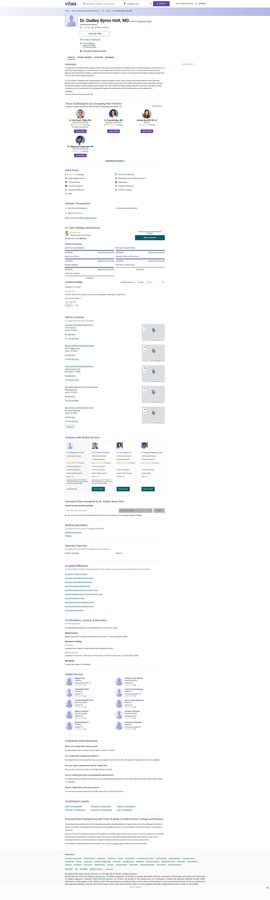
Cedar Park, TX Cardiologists (75, 810)
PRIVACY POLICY (96, 869)
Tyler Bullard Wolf (82, 689)
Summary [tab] (71, 57)
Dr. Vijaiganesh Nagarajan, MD (80, 146)
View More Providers (114, 161)
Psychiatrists (77, 864)
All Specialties (133, 864)
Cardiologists (101, 858)
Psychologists (88, 864)
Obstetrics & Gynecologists (102, 861)
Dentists (120, 858)
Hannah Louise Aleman (134, 678)
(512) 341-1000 (73, 380)
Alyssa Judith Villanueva (134, 700)
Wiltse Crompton (81, 711)
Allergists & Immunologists (73, 858)
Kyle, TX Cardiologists (124, 810)
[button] (153, 330)
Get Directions (70, 334)
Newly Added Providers (147, 864)
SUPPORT (69, 869)
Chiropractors (112, 858)
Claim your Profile (144, 21)
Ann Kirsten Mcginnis (133, 722)
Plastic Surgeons (192, 861)
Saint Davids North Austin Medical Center (79, 602)
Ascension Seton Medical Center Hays (78, 582)
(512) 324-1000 (73, 339)
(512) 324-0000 (73, 401)
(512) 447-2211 (73, 421)
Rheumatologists (99, 864)
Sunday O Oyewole (132, 711)
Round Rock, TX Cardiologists (101, 810)
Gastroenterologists (188, 858)
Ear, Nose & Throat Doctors (145, 858)
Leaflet (152, 340)
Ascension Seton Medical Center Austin (79, 578)
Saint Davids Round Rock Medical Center (79, 606)
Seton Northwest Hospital (74, 610)
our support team (117, 844)
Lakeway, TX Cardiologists (126, 806)
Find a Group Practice (174, 864)
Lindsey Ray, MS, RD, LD (147, 120)
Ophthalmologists (128, 861)
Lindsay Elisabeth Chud (84, 700)
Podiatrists (68, 864)
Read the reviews (91, 218)
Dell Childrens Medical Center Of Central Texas (81, 590)
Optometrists (140, 861)
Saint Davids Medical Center (75, 598)
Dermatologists (130, 858)
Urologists (110, 864)
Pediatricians (181, 861)
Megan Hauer (80, 678)
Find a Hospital (161, 864)
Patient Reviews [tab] (84, 57)
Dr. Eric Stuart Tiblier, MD (80, 120)
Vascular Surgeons (121, 864)
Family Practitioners (174, 858)
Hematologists (69, 861)
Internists (79, 861)
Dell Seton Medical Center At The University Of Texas (83, 594)
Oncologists (117, 861)
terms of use (100, 876)
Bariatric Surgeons (89, 858)
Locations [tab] (98, 57)
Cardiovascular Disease (73, 532)
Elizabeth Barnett (82, 722)
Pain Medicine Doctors (168, 861)
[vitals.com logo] (71, 3)
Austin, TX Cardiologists (73, 806)
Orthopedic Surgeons (152, 861)
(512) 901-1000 (73, 359)
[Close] (267, 888)
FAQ (76, 869)
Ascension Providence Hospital (94, 51)
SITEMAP (84, 869)
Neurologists (88, 861)
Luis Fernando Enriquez (134, 689)
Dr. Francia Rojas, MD (113, 120)
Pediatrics (68, 536)
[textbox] (101, 3)
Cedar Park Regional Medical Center (77, 586)
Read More (69, 91)
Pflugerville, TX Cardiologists (101, 806)
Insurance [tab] (109, 57)
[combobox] (101, 3)
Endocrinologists (161, 858)
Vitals (162, 340)
